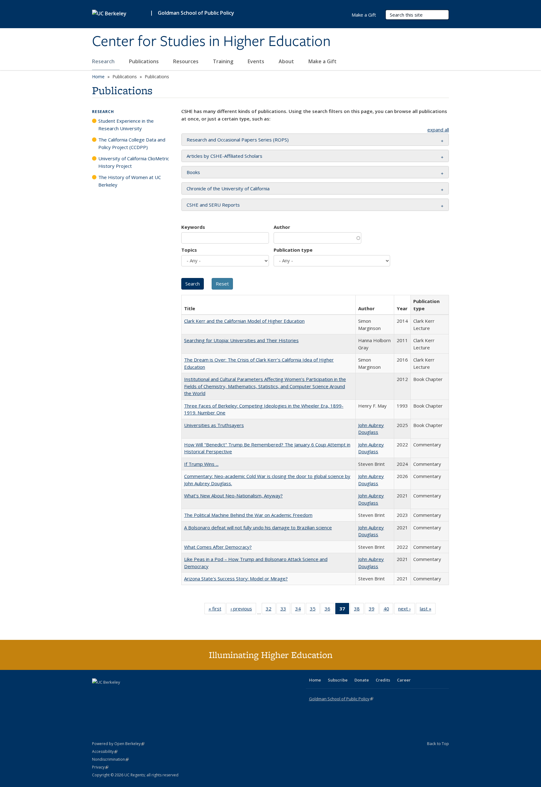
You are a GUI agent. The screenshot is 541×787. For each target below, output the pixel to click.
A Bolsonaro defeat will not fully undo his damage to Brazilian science (258, 527)
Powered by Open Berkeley (118, 743)
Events (256, 61)
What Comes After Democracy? (218, 547)
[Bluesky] (146, 692)
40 (388, 610)
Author (282, 227)
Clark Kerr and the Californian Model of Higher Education (244, 321)
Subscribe (338, 680)
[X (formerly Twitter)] (97, 692)
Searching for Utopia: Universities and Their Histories (241, 340)
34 (300, 610)
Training (223, 61)
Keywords (193, 227)
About (287, 61)
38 (359, 610)
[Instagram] (134, 692)
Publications (144, 61)
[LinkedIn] (109, 692)
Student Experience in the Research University (126, 124)
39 (374, 610)
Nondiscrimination (110, 759)
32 (271, 610)
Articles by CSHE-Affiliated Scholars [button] (224, 156)
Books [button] (193, 172)
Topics (189, 250)
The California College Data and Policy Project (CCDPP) (131, 143)
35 (315, 610)
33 (285, 610)
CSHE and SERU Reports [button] (213, 205)
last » (427, 610)
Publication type (293, 250)
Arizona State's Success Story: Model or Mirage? (236, 578)
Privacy (100, 767)
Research (104, 61)
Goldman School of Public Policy (196, 12)
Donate (361, 680)
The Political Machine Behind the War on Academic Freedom (248, 515)
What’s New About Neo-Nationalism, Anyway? (233, 495)
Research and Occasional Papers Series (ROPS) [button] (238, 139)
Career (404, 680)
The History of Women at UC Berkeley (129, 181)
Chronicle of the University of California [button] (228, 188)
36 (329, 610)
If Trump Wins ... (201, 464)
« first (217, 610)
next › (406, 610)
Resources (186, 61)
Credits (383, 680)
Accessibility (104, 751)
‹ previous (243, 610)
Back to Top (438, 743)
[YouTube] (122, 692)
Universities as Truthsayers (214, 425)
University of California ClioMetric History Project (133, 162)
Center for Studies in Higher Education (211, 41)
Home (98, 77)
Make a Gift (322, 61)
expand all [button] (438, 129)
